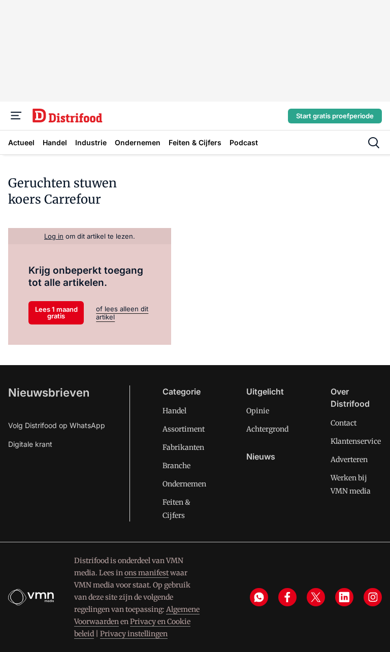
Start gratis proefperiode (335, 116)
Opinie (257, 410)
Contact (343, 423)
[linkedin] (344, 597)
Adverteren (349, 459)
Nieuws (260, 456)
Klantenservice (356, 441)
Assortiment (183, 429)
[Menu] (16, 116)
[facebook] (287, 597)
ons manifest (146, 572)
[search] (374, 143)
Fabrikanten (183, 447)
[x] (316, 597)
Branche (176, 465)
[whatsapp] (259, 597)
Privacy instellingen (134, 633)
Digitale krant (30, 444)
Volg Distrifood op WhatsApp (56, 425)
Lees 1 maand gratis (56, 312)
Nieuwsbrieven (48, 392)
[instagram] (373, 597)
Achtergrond (267, 429)
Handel (174, 410)
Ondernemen (184, 483)
